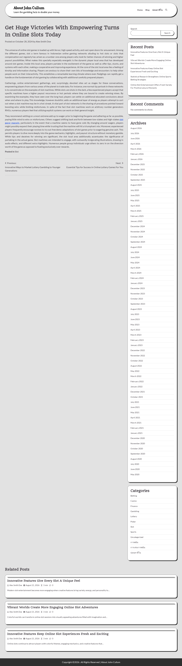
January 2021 (136, 433)
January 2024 (136, 283)
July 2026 (135, 133)
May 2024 (135, 262)
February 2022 (137, 381)
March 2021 (136, 422)
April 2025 (135, 205)
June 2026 (135, 138)
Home (140, 10)
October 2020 (137, 448)
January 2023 (136, 345)
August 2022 (136, 366)
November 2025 (138, 169)
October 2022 (137, 360)
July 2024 (135, 252)
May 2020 (135, 474)
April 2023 (135, 329)
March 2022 (136, 376)
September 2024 (138, 242)
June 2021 (135, 407)
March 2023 (136, 335)
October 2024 (137, 236)
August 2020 (136, 459)
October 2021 (137, 397)
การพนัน (134, 542)
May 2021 (135, 412)
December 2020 (138, 438)
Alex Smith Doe (43, 41)
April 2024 (135, 267)
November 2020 (138, 443)
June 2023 (135, 319)
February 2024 (137, 278)
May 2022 (135, 371)
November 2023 (138, 293)
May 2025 (135, 200)
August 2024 (136, 247)
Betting (134, 496)
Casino (134, 501)
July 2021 (135, 402)
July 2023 (135, 314)
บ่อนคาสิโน (157, 10)
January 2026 (136, 159)
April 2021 (135, 417)
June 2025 (135, 195)
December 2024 (138, 226)
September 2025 (138, 180)
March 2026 (136, 149)
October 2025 (137, 174)
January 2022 (136, 386)
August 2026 (136, 128)
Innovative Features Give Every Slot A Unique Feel (43, 580)
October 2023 (137, 298)
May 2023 (135, 324)
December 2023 (138, 288)
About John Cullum (29, 8)
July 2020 (135, 464)
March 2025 (136, 211)
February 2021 (137, 428)
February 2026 (137, 154)
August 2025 (136, 185)
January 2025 (136, 221)
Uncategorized (137, 537)
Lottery (134, 516)
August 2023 (136, 309)
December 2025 (138, 164)
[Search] (166, 10)
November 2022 (138, 355)
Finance (134, 506)
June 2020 (135, 469)
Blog (147, 10)
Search (134, 28)
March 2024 (136, 273)
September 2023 (138, 304)
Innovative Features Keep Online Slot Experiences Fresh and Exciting (57, 634)
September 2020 (138, 453)
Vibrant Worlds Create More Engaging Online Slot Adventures (52, 607)
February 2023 (137, 340)
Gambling (135, 511)
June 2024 (135, 257)
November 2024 (138, 231)
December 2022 (138, 350)
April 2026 (135, 143)
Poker (133, 521)
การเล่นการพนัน (138, 547)
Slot (17, 151)
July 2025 (135, 190)
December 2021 (138, 391)
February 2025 (137, 216)
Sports (133, 532)
